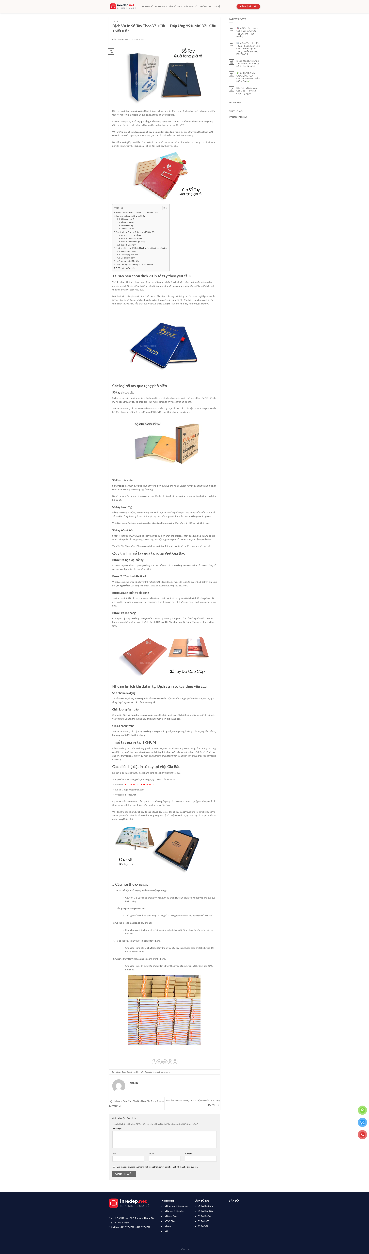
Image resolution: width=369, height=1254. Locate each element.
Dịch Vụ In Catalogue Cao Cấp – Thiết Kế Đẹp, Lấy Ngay (246, 90)
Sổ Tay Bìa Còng (205, 1205)
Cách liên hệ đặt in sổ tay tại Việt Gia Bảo (134, 264)
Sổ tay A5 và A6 (127, 229)
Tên (114, 1153)
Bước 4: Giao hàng (128, 245)
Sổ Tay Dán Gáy (205, 1210)
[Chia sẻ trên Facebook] (154, 1061)
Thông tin (205, 6)
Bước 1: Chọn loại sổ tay (131, 235)
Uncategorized (236, 116)
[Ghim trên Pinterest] (169, 1061)
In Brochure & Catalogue (176, 1205)
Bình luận (117, 1128)
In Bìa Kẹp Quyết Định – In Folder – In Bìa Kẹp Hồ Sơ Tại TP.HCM (247, 63)
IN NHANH (160, 6)
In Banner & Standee (174, 1210)
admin (141, 39)
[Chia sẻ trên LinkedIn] (175, 1061)
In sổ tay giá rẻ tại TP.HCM (128, 261)
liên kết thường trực (161, 1072)
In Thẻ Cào (169, 1221)
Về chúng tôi (191, 6)
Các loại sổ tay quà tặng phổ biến (130, 216)
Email (152, 1153)
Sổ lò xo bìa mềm (127, 222)
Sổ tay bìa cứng (127, 225)
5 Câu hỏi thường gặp (125, 268)
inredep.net (130, 794)
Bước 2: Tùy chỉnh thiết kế (131, 238)
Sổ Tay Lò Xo (204, 1221)
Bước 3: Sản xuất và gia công (133, 241)
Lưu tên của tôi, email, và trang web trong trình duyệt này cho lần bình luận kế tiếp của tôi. (157, 1167)
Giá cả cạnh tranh (128, 258)
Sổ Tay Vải (203, 1226)
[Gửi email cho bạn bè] (164, 1061)
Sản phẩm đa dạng (128, 251)
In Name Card (170, 1216)
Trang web (189, 1153)
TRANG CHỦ (147, 6)
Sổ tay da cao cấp (128, 219)
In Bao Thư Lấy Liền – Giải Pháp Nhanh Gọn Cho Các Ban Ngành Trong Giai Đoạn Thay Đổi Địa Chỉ (248, 48)
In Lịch (167, 1231)
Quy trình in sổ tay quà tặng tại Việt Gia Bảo (135, 232)
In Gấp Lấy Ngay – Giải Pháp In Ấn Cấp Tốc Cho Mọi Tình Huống (247, 32)
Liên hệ (216, 6)
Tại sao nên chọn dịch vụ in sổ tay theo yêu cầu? (137, 212)
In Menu (168, 1226)
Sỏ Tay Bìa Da (204, 1216)
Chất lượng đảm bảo (129, 254)
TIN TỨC (115, 21)
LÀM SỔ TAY (174, 6)
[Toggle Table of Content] (163, 208)
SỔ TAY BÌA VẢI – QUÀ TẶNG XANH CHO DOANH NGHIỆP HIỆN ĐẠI (248, 77)
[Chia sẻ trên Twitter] (159, 1061)
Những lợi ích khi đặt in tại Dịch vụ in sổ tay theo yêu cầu (141, 248)
